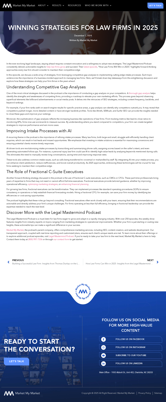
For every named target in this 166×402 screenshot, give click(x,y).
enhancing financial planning (74, 184)
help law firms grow (56, 67)
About (42, 6)
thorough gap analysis (139, 93)
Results (56, 6)
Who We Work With (97, 6)
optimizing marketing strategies (43, 184)
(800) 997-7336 (35, 240)
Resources (74, 6)
